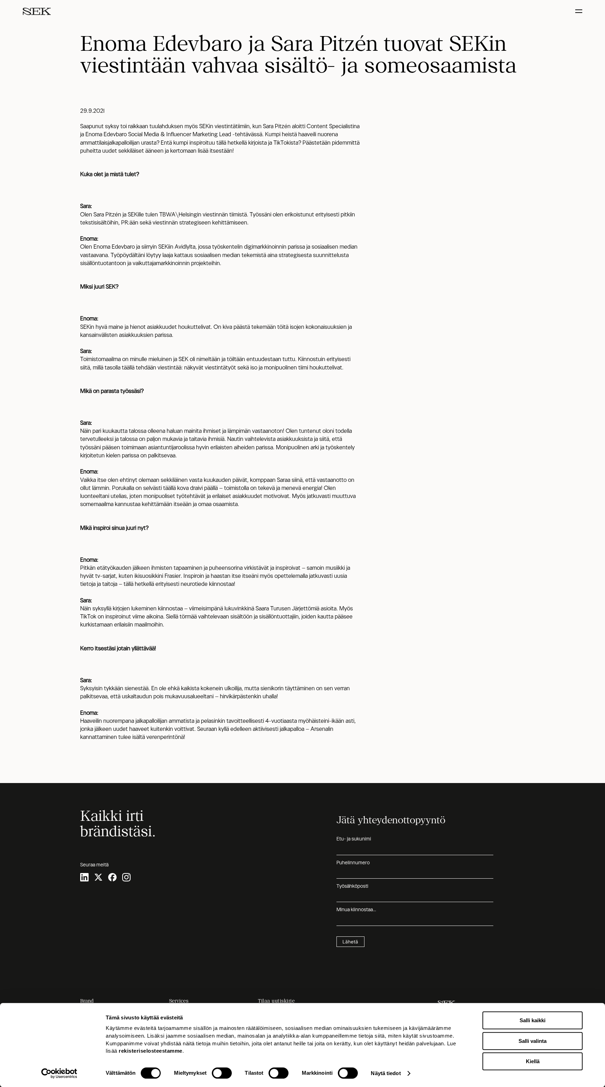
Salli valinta (533, 1041)
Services (178, 1001)
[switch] (222, 1073)
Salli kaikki (532, 1020)
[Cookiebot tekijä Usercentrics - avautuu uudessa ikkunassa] (59, 1073)
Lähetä (350, 941)
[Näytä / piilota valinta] (579, 11)
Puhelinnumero (353, 862)
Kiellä (533, 1061)
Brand (86, 1001)
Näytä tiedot (386, 1073)
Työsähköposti (352, 886)
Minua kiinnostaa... (356, 909)
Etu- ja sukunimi (353, 839)
